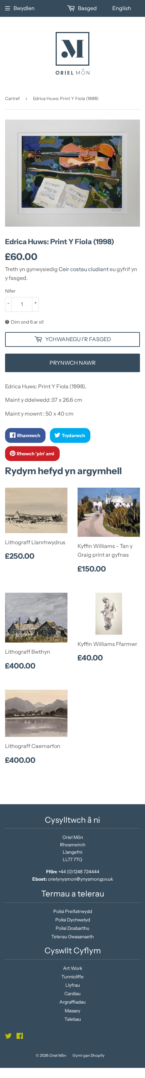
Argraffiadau (72, 1002)
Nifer (10, 291)
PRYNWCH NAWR (73, 362)
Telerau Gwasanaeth (72, 936)
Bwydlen (24, 8)
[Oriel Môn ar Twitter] (8, 1037)
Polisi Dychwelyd (72, 919)
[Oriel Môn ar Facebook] (19, 1037)
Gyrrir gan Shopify (88, 1055)
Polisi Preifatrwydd (72, 911)
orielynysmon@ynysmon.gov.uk (80, 879)
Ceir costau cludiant (84, 269)
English (121, 8)
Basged (87, 8)
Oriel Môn (57, 1055)
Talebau (72, 1019)
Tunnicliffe (72, 976)
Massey (72, 1010)
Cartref (12, 98)
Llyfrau (72, 985)
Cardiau (72, 993)
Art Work (72, 968)
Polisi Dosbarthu (72, 928)
